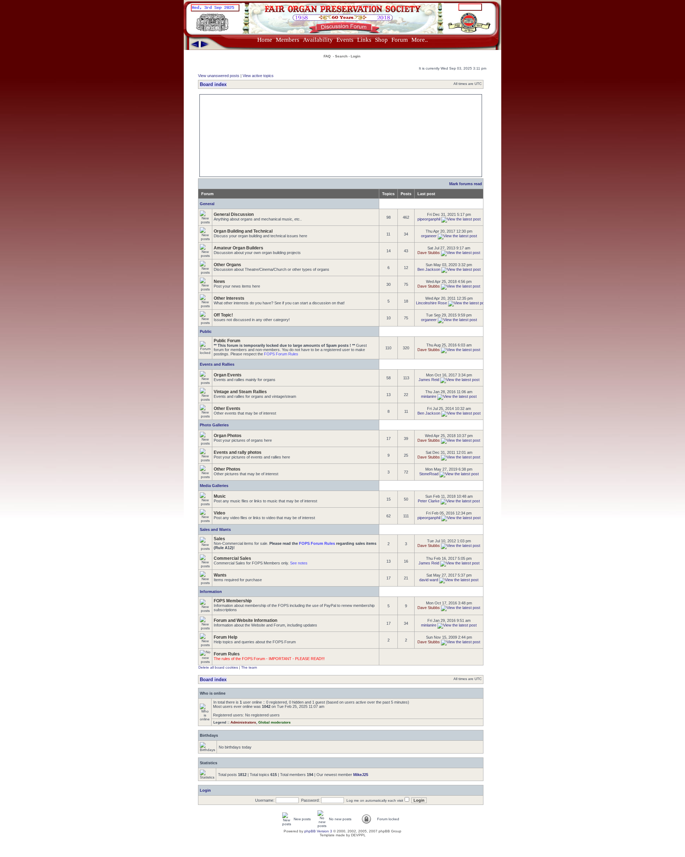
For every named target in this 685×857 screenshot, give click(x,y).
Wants (220, 575)
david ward (428, 580)
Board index (213, 84)
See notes (299, 563)
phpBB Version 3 (318, 831)
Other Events (227, 408)
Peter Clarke (429, 501)
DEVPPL (358, 835)
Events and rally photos (238, 452)
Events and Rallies (217, 364)
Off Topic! (223, 315)
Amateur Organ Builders (238, 247)
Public (206, 331)
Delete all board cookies (218, 667)
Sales (219, 538)
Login (355, 56)
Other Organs (227, 264)
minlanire (428, 396)
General (207, 204)
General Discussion (234, 214)
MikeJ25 (360, 774)
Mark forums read (465, 184)
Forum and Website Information (245, 620)
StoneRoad (428, 474)
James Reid (428, 379)
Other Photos (227, 469)
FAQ (327, 56)
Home (264, 39)
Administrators (243, 722)
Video (219, 513)
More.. (419, 39)
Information (211, 591)
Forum (399, 39)
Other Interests (229, 298)
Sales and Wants (215, 529)
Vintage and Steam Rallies (240, 391)
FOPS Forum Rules (281, 354)
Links (364, 39)
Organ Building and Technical (243, 231)
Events (345, 39)
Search (341, 56)
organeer (429, 236)
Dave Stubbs (428, 252)
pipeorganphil (428, 219)
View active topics (258, 75)
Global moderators (274, 722)
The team (249, 667)
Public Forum (227, 340)
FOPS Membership (233, 600)
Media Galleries (214, 485)
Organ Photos (228, 435)
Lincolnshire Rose (431, 303)
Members (287, 39)
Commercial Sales (232, 558)
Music (220, 496)
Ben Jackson (428, 269)
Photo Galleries (214, 425)
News (219, 281)
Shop (381, 39)
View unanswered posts (218, 75)
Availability (318, 39)
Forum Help (225, 637)
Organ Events (228, 374)
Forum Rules (227, 653)
